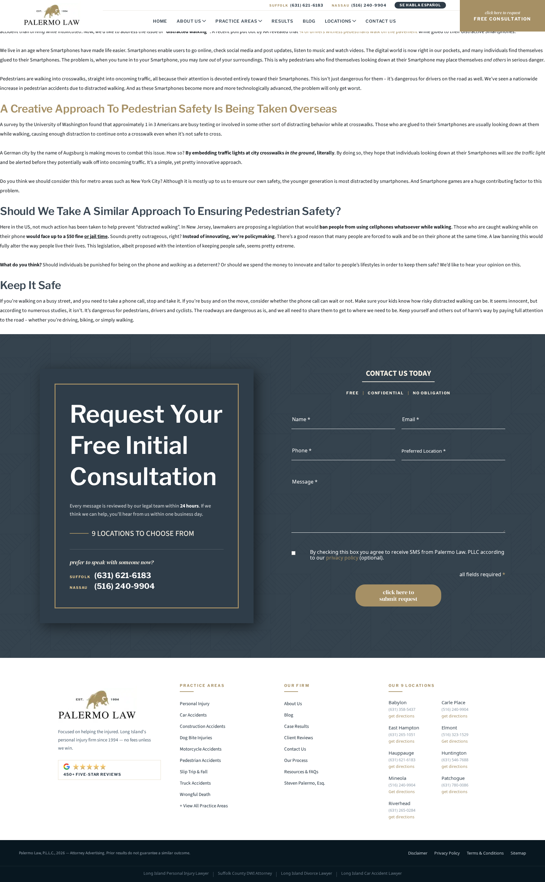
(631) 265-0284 (402, 810)
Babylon (398, 702)
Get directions (455, 741)
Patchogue (453, 778)
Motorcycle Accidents (200, 749)
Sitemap (518, 853)
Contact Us (381, 21)
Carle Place (453, 702)
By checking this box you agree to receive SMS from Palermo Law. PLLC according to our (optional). (407, 554)
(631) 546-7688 (455, 760)
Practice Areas (236, 21)
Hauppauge (401, 753)
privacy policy (342, 557)
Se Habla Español (420, 5)
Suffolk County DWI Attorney (245, 873)
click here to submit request (398, 595)
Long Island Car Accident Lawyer (371, 873)
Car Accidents (193, 715)
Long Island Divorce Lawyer (306, 873)
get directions (401, 716)
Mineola (397, 778)
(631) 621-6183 (296, 5)
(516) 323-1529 (455, 734)
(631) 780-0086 (455, 785)
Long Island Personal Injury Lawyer (176, 873)
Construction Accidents (202, 726)
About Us (189, 21)
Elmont (449, 727)
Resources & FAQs (301, 772)
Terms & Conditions (485, 853)
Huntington (454, 753)
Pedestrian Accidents (200, 760)
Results (282, 21)
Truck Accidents (195, 783)
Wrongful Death (195, 794)
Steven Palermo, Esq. (304, 783)
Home (160, 21)
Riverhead (399, 803)
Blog (309, 21)
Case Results (296, 726)
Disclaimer (417, 853)
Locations (338, 21)
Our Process (296, 760)
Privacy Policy (447, 853)
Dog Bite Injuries (196, 737)
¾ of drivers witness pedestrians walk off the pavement (358, 31)
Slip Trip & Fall (194, 772)
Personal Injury (194, 703)
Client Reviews (298, 737)
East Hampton (404, 727)
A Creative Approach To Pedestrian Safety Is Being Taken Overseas (168, 108)
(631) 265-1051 (402, 734)
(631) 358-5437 (402, 709)
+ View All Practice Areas (204, 806)
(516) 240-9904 (359, 5)
